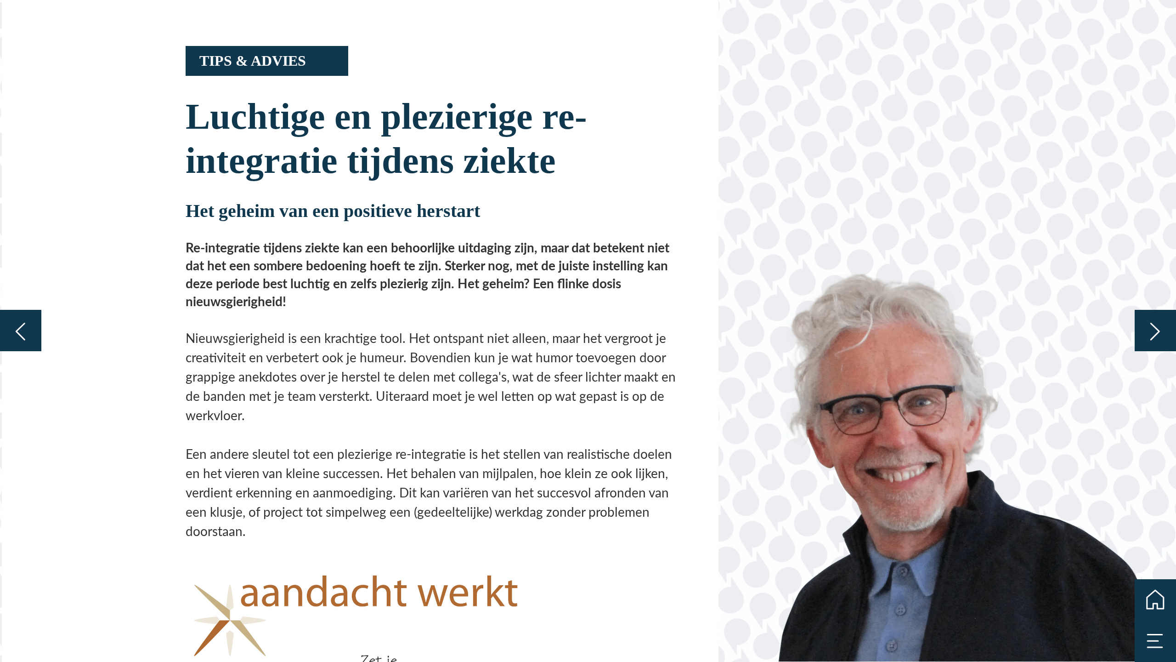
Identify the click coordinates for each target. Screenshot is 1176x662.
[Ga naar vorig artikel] (20, 330)
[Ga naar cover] (1155, 600)
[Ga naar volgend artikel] (1155, 330)
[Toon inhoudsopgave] (1155, 641)
